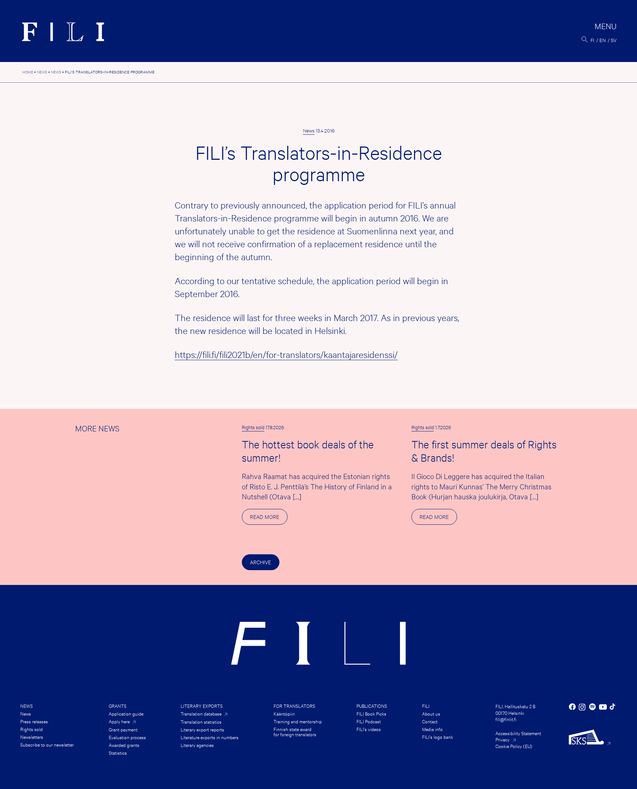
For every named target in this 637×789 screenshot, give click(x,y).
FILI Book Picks (371, 713)
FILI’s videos (368, 728)
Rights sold (253, 427)
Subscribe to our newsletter (47, 744)
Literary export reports (202, 729)
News (308, 130)
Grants (117, 705)
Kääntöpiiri (284, 713)
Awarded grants (124, 744)
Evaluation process (127, 737)
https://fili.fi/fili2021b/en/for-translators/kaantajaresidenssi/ (286, 354)
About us (431, 713)
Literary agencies (197, 744)
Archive (260, 561)
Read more (268, 519)
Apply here (119, 721)
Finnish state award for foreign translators (295, 731)
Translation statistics (201, 721)
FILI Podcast (368, 721)
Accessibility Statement (518, 733)
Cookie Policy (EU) (513, 746)
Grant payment (123, 729)
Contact (430, 721)
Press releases (34, 721)
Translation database (201, 713)
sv (614, 40)
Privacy (502, 739)
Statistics (118, 752)
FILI (425, 705)
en (602, 40)
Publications (371, 705)
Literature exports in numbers (210, 737)
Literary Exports (202, 705)
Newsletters (31, 736)
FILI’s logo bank (437, 736)
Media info (432, 728)
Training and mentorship (298, 721)
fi (592, 40)
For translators (294, 705)
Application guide (126, 713)
